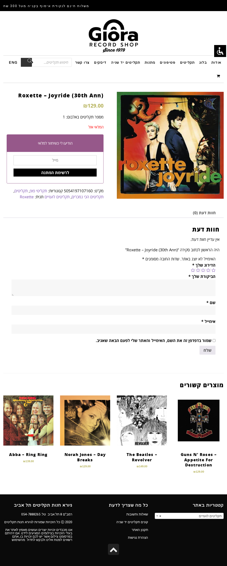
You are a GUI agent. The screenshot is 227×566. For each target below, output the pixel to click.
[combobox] (189, 516)
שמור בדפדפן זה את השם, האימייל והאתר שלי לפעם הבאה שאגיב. (153, 340)
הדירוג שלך (203, 265)
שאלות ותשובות (137, 514)
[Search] (26, 62)
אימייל (208, 321)
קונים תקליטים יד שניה (132, 522)
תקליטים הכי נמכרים (88, 196)
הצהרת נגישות (138, 538)
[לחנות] (219, 76)
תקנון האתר (140, 530)
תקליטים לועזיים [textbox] (190, 516)
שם (210, 303)
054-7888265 (30, 514)
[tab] (204, 213)
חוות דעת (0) (204, 212)
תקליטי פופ (38, 190)
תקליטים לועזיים (57, 196)
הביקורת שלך (201, 276)
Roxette (27, 196)
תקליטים (21, 190)
